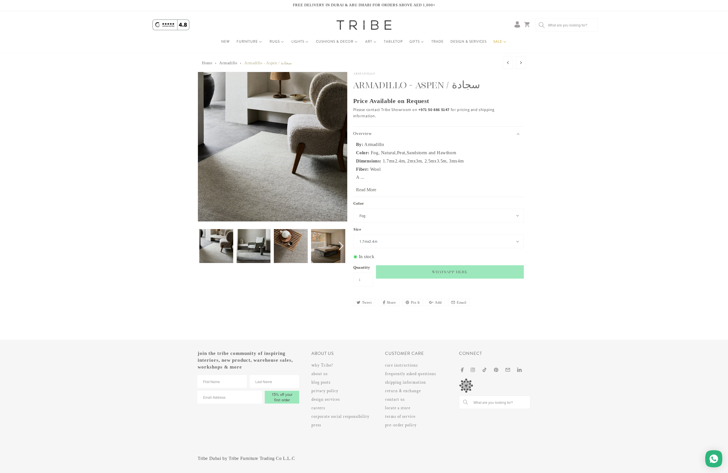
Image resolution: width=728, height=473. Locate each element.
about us (319, 374)
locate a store (397, 408)
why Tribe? (322, 365)
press (316, 425)
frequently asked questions (410, 374)
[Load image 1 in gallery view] (216, 246)
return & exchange (403, 391)
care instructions (401, 365)
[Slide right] (341, 246)
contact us (395, 399)
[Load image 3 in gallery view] (291, 246)
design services (325, 399)
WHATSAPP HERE (450, 272)
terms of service (400, 416)
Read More (366, 189)
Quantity (361, 268)
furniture (247, 41)
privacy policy (324, 391)
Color (358, 204)
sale (497, 41)
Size (357, 230)
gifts (415, 41)
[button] (249, 42)
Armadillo (228, 63)
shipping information (405, 382)
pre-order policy (401, 425)
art (368, 41)
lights (297, 41)
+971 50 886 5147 (434, 109)
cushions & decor (334, 41)
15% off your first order (282, 397)
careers (318, 408)
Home (207, 63)
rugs (275, 41)
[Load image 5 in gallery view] (328, 246)
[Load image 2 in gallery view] (253, 246)
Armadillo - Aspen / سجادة (268, 63)
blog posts (320, 382)
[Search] (541, 24)
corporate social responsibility (340, 416)
